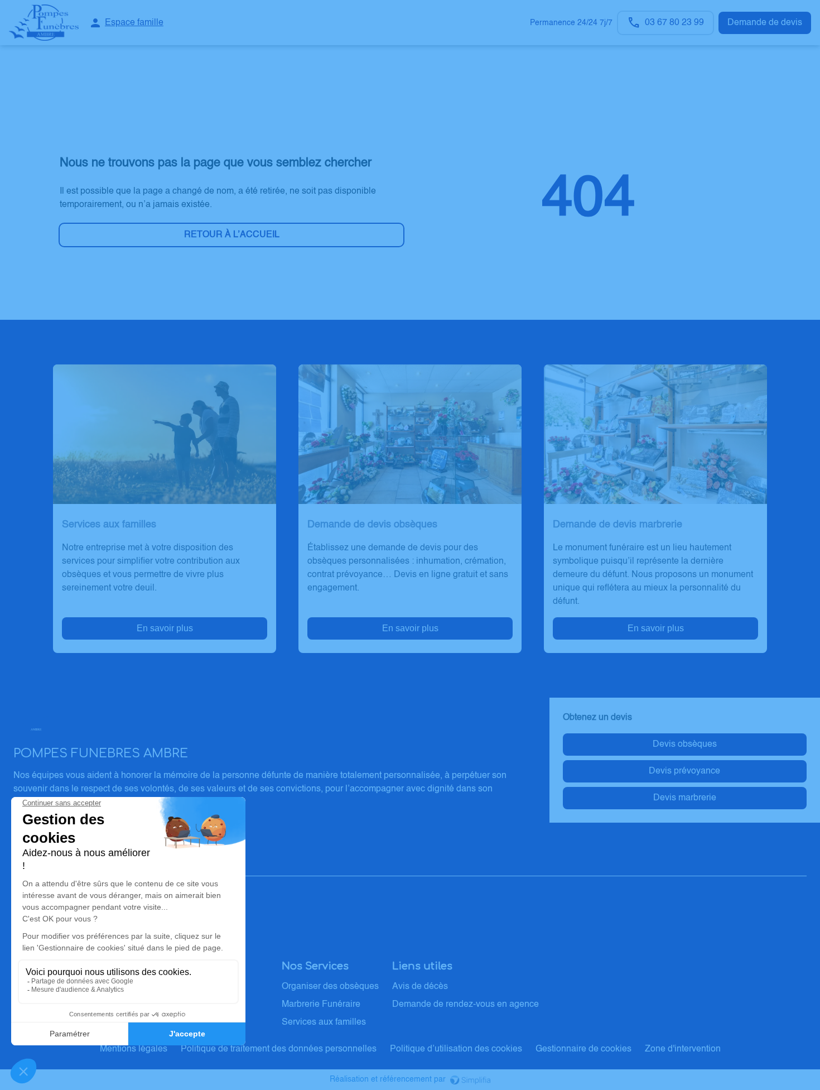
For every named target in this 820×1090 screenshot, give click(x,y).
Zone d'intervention (683, 1049)
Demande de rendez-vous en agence (465, 1004)
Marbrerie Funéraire (321, 1004)
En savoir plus (165, 628)
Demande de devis (764, 22)
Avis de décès (420, 986)
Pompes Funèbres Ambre (73, 865)
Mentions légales (133, 1049)
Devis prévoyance (684, 771)
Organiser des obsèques (330, 986)
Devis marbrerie (684, 798)
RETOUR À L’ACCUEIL (231, 235)
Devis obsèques (685, 744)
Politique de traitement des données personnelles (279, 1049)
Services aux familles (324, 1022)
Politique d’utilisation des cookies (456, 1049)
